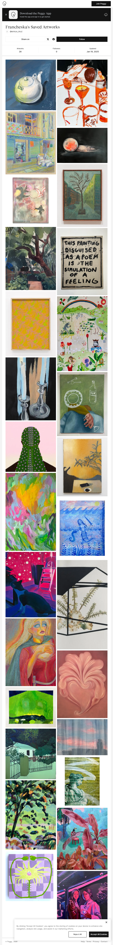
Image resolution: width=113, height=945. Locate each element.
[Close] (106, 922)
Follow (82, 39)
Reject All (77, 934)
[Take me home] (4, 4)
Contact (104, 942)
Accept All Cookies (99, 934)
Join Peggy (101, 3)
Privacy (96, 942)
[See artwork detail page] (31, 85)
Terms (88, 942)
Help (83, 942)
